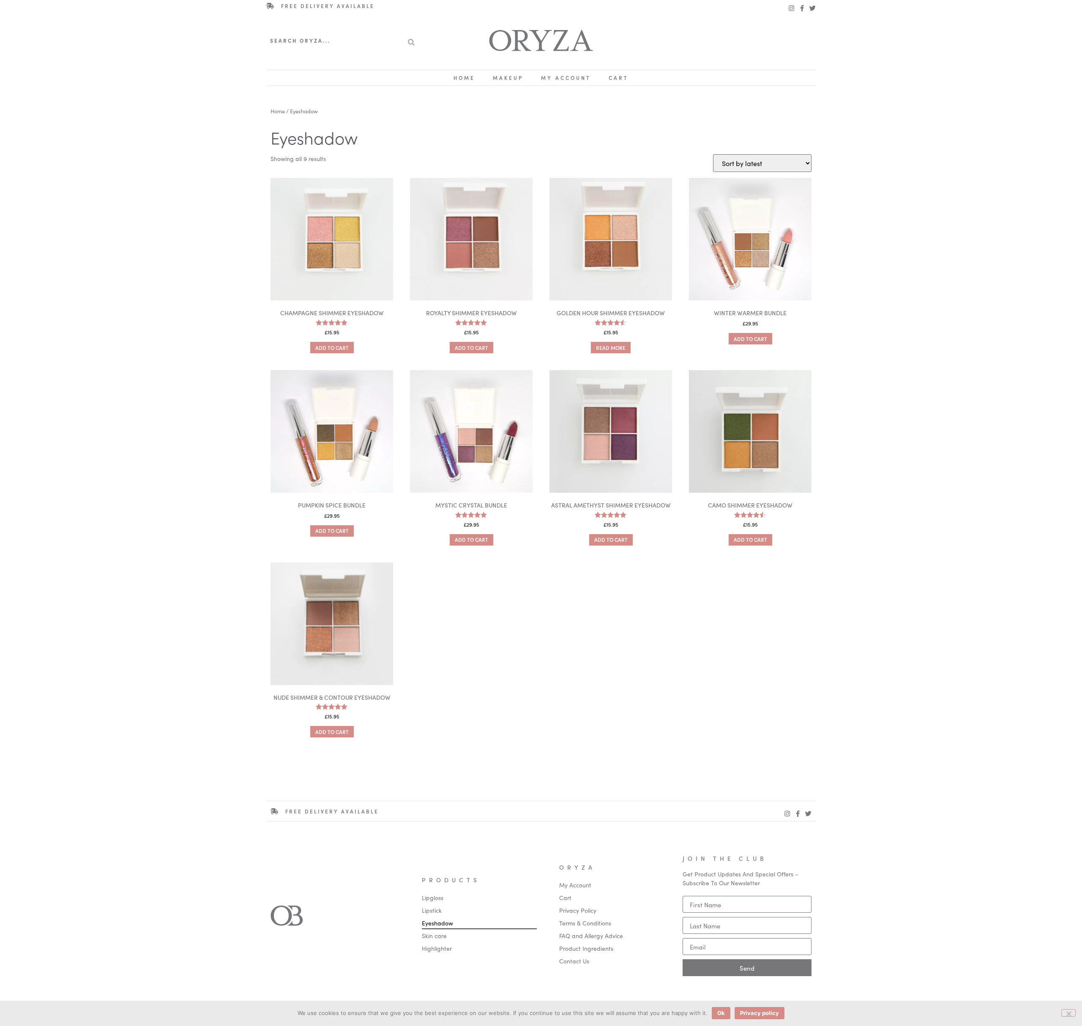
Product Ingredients (586, 948)
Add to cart (332, 347)
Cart (618, 77)
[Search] (411, 40)
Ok (721, 1013)
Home (464, 77)
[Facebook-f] (802, 8)
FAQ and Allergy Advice (591, 935)
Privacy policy (759, 1013)
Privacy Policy (577, 910)
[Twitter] (812, 8)
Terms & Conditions (585, 923)
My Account (566, 77)
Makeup (508, 77)
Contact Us (574, 961)
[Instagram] (791, 8)
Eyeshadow (437, 923)
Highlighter (437, 948)
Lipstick (432, 910)
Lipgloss (432, 897)
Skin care (434, 935)
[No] (1068, 1013)
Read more (611, 347)
